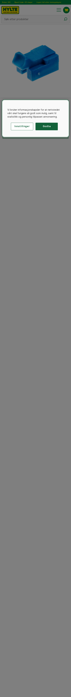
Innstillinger (22, 126)
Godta (47, 126)
